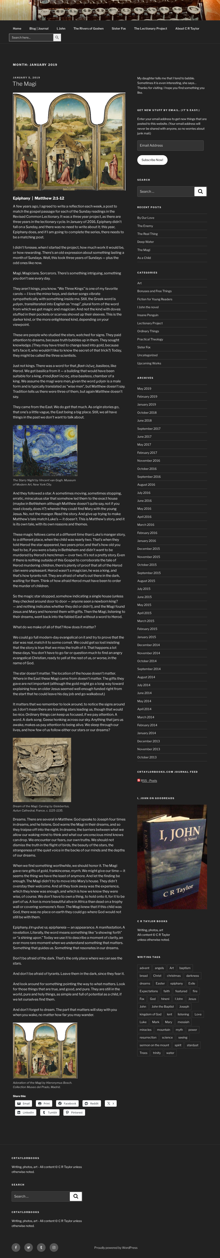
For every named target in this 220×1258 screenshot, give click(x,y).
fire (195, 991)
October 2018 (147, 412)
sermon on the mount (154, 1045)
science (167, 1037)
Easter (160, 983)
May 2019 (144, 388)
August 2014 (146, 677)
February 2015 (147, 629)
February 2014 (147, 725)
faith (166, 991)
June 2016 (144, 500)
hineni (165, 999)
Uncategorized (147, 355)
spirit (178, 1045)
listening (183, 1014)
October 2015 (147, 565)
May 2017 (144, 444)
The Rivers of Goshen (88, 28)
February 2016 (147, 533)
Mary (168, 1022)
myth (179, 1029)
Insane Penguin (147, 315)
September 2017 (148, 428)
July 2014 (143, 685)
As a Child (144, 258)
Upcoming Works (149, 363)
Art (139, 283)
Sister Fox (119, 28)
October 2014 (147, 661)
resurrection (148, 1037)
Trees (143, 1053)
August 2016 (146, 484)
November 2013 (148, 749)
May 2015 (144, 605)
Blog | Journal (39, 28)
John (143, 1006)
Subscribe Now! (152, 160)
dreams (145, 983)
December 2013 (148, 741)
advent (144, 968)
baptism (185, 968)
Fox (142, 999)
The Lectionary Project (150, 28)
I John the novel (148, 307)
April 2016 (144, 517)
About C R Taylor (187, 28)
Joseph (184, 1006)
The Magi (24, 83)
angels (159, 968)
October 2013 (147, 757)
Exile (191, 983)
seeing (182, 1037)
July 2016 (143, 492)
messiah (183, 1022)
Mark (155, 1022)
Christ (157, 975)
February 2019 (147, 396)
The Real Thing (147, 234)
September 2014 (149, 669)
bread (144, 975)
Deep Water (145, 241)
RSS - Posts (148, 780)
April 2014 (144, 709)
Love (198, 1014)
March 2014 (145, 717)
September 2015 (149, 573)
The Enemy (145, 226)
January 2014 (146, 733)
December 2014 (148, 645)
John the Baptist (163, 1006)
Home (17, 28)
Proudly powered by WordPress (116, 1247)
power (192, 1029)
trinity (157, 1053)
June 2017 (144, 436)
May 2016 (144, 508)
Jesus (192, 999)
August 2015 (146, 581)
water (170, 1053)
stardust (192, 1045)
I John (179, 999)
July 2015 (143, 589)
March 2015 (145, 621)
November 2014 (148, 653)
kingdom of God (150, 1014)
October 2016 (147, 468)
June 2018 (144, 420)
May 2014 (144, 701)
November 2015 (148, 557)
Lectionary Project (150, 323)
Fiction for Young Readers (154, 299)
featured (181, 991)
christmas (174, 975)
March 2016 (145, 524)
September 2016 (149, 476)
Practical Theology (150, 339)
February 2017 (147, 452)
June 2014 (144, 693)
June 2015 (144, 597)
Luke (143, 1022)
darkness (192, 975)
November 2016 (148, 460)
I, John (61, 28)
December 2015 (148, 548)
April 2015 (144, 613)
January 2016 (146, 541)
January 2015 (146, 637)
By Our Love (145, 217)
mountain (163, 1029)
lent (169, 1014)
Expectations (149, 991)
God (153, 999)
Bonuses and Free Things (154, 291)
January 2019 (146, 404)
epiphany (176, 983)
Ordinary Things (148, 331)
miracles (145, 1029)
